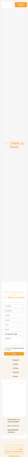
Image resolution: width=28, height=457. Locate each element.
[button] (13, 4)
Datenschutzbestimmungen (18, 348)
